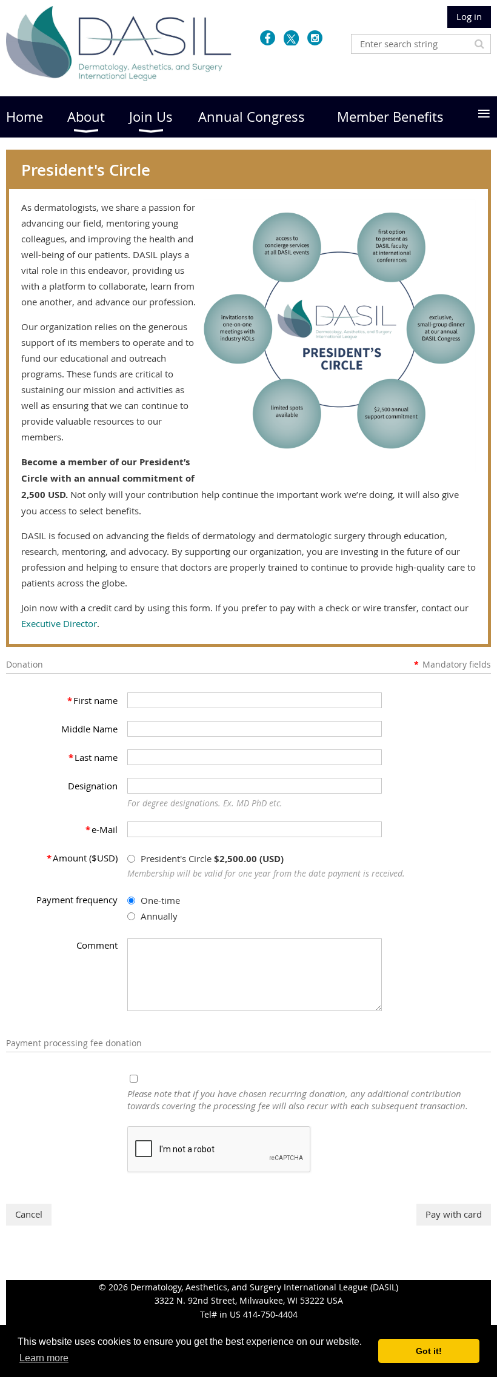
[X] (291, 37)
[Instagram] (314, 37)
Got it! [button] (429, 1351)
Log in (469, 16)
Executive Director (59, 623)
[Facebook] (267, 37)
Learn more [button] (43, 1358)
